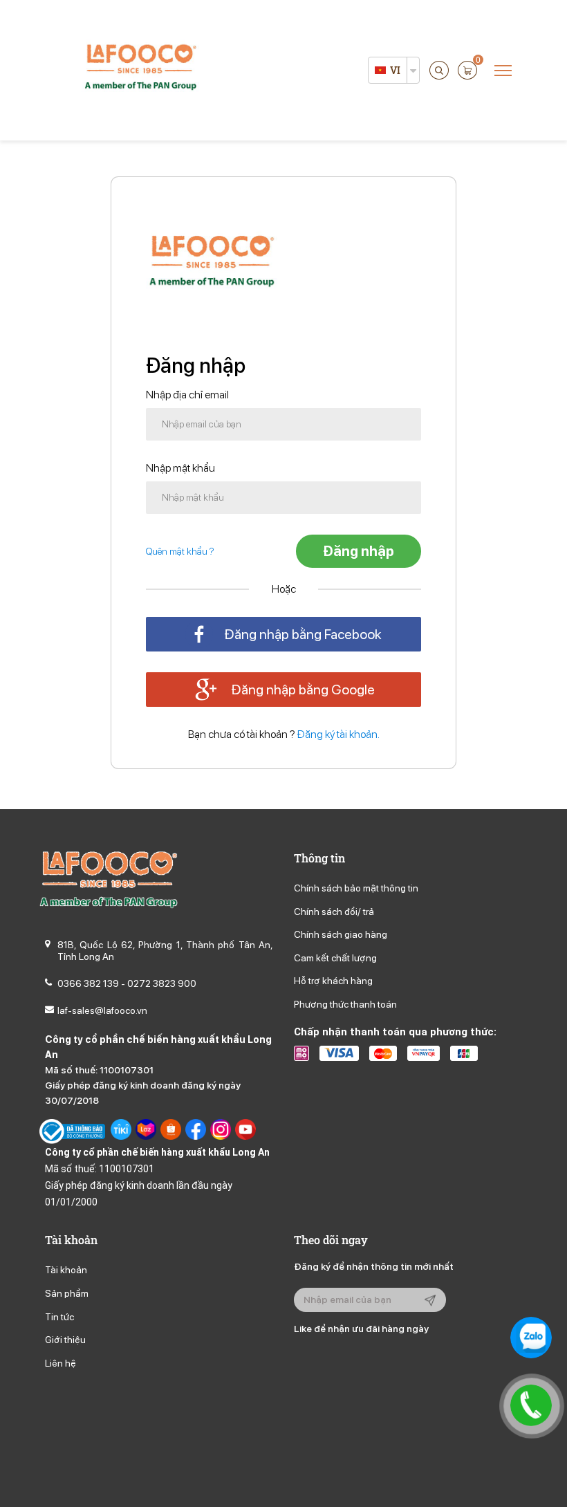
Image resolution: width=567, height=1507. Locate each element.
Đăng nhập (358, 551)
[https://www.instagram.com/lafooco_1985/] (220, 1131)
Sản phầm (67, 1293)
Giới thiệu (65, 1339)
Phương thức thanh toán (345, 1004)
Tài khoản (66, 1269)
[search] (439, 70)
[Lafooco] (140, 69)
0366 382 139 (88, 983)
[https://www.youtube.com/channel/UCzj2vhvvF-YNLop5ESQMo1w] (245, 1131)
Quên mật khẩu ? (180, 551)
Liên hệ (60, 1363)
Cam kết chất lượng (335, 957)
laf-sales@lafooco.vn (102, 1010)
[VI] (380, 70)
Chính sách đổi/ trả (334, 911)
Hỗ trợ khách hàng (333, 980)
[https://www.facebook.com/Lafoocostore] (195, 1131)
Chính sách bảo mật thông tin (356, 888)
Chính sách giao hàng (340, 934)
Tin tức (59, 1316)
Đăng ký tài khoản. (338, 734)
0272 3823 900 (161, 983)
